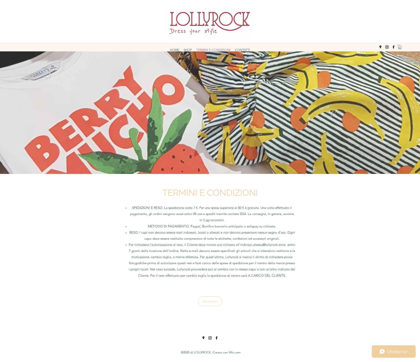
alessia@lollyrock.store (269, 245)
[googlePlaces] (380, 47)
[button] (399, 47)
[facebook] (393, 47)
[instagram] (387, 47)
